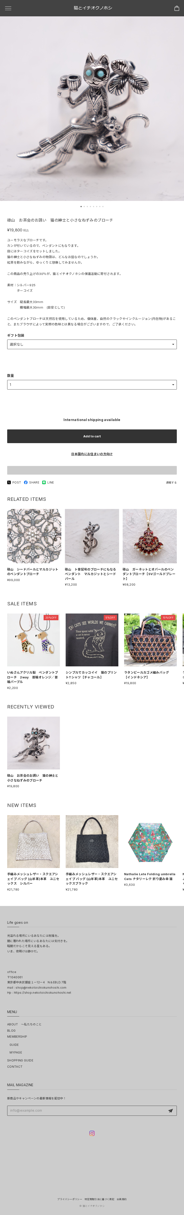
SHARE (34, 482)
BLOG (11, 1030)
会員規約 (121, 1199)
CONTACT (15, 1066)
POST (16, 482)
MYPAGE (16, 1052)
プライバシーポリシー (69, 1199)
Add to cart (92, 436)
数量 (10, 375)
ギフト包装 (15, 335)
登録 (171, 1111)
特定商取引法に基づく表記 (99, 1199)
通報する (171, 482)
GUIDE (14, 1045)
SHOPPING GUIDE (20, 1060)
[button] (81, 206)
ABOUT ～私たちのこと (24, 1024)
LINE (50, 482)
